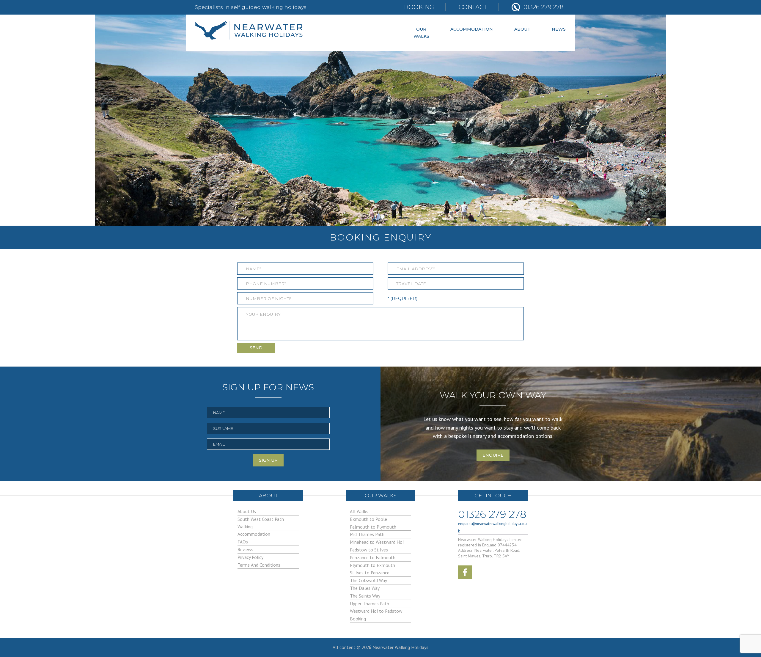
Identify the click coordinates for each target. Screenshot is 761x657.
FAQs (243, 542)
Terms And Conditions (259, 565)
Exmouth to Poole (368, 519)
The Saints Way (365, 596)
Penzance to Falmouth (372, 557)
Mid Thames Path (367, 534)
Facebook (465, 572)
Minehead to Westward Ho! (377, 542)
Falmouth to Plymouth (373, 527)
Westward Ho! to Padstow (376, 611)
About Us (247, 511)
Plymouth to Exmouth (372, 565)
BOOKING (419, 7)
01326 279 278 (492, 513)
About (522, 29)
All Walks (359, 511)
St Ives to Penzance (369, 573)
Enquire (493, 455)
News (559, 29)
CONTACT (473, 7)
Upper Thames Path (369, 603)
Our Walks (421, 32)
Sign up (268, 460)
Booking (358, 619)
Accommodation (471, 29)
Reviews (245, 549)
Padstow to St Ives (369, 550)
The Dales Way (365, 588)
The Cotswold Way (368, 580)
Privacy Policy (250, 557)
